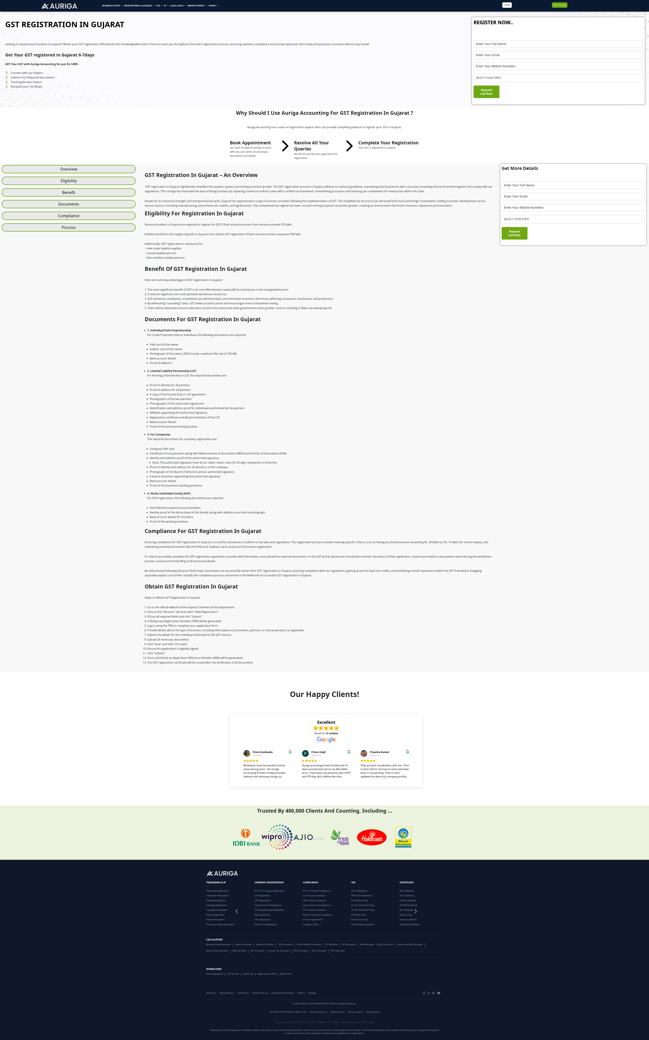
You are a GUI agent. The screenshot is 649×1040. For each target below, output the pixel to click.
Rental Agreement (214, 974)
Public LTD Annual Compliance (317, 915)
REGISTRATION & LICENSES (138, 6)
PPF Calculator (338, 950)
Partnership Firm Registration (268, 905)
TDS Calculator (285, 944)
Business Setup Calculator (218, 944)
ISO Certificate (406, 891)
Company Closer (311, 924)
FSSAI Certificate (408, 900)
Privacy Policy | (355, 1012)
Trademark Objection (216, 900)
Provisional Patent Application (220, 924)
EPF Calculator (301, 950)
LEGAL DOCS (177, 6)
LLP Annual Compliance (314, 895)
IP (165, 6)
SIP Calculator (257, 950)
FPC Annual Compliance (314, 910)
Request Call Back (486, 92)
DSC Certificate (407, 895)
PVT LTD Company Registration (269, 891)
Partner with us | (260, 993)
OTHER (212, 6)
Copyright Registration (216, 905)
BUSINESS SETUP (111, 6)
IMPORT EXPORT (196, 6)
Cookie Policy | (337, 1012)
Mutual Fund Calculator (217, 950)
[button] (415, 912)
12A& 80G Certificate (409, 924)
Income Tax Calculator (279, 950)
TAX (158, 6)
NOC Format (286, 974)
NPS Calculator (386, 944)
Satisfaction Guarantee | (282, 993)
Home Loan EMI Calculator (410, 944)
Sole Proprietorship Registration (269, 910)
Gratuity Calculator (265, 944)
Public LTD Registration (266, 924)
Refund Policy (373, 1012)
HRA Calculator (367, 944)
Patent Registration (215, 915)
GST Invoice (233, 974)
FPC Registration (262, 919)
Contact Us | (243, 993)
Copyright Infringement (217, 910)
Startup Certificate (408, 919)
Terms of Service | (318, 1012)
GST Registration (359, 891)
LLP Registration (262, 895)
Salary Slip (248, 974)
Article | (301, 993)
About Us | (211, 993)
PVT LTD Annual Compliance (316, 891)
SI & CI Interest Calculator (309, 944)
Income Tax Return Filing (362, 905)
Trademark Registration (217, 891)
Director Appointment (313, 919)
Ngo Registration (262, 915)
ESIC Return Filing (359, 919)
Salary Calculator (243, 944)
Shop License (406, 915)
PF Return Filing (358, 915)
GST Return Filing (359, 900)
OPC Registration (263, 900)
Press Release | (226, 993)
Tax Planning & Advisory (362, 924)
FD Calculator (331, 944)
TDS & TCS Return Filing (362, 910)
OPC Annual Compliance (314, 900)
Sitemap (312, 993)
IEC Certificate (406, 910)
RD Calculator (349, 944)
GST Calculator (319, 950)
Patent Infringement (215, 919)
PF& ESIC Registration (361, 895)
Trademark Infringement (217, 895)
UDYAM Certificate (408, 905)
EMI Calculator (239, 950)
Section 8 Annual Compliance (317, 905)
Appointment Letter (267, 974)
